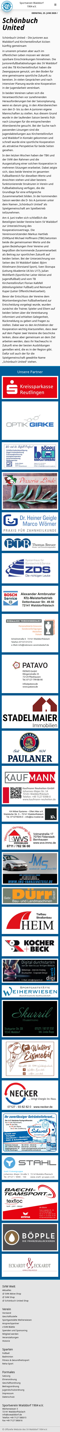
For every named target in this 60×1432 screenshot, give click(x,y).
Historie (6, 1340)
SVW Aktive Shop (13, 1293)
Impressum (8, 1393)
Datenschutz (8, 1396)
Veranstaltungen (10, 1337)
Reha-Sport (7, 1363)
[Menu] (55, 4)
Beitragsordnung (10, 1386)
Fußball (6, 1353)
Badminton (7, 1356)
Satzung (6, 1375)
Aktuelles (6, 1290)
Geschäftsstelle (9, 1316)
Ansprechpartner (10, 1323)
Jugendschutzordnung (13, 1389)
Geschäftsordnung (11, 1382)
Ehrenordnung (9, 1379)
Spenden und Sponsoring (14, 1330)
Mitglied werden (10, 1333)
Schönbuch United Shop (17, 1300)
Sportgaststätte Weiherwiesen (17, 1319)
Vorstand (6, 1313)
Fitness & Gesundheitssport (15, 1360)
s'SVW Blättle (8, 1326)
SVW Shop (10, 1297)
